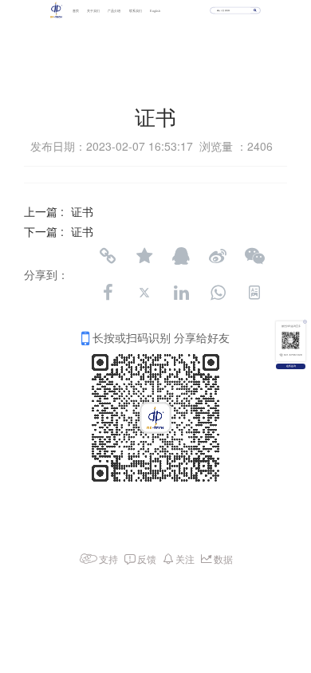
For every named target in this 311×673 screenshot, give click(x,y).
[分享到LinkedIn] (181, 292)
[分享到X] (144, 292)
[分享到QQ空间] (144, 256)
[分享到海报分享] (254, 292)
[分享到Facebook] (107, 292)
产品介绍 (114, 10)
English (155, 10)
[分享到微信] (254, 256)
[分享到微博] (217, 256)
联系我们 (135, 10)
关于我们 (93, 10)
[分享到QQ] (181, 256)
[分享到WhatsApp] (217, 292)
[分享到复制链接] (107, 256)
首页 (76, 10)
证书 (82, 211)
